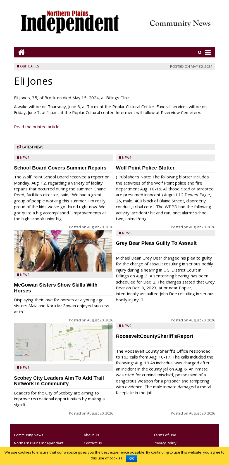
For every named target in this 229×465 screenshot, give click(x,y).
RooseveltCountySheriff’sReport (154, 336)
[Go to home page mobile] (19, 52)
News (24, 157)
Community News (28, 434)
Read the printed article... (38, 126)
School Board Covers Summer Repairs (60, 168)
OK (131, 459)
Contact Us (93, 442)
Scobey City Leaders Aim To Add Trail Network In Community (59, 381)
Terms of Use (165, 434)
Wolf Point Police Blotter (145, 168)
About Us (91, 434)
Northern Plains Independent (38, 442)
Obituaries (29, 66)
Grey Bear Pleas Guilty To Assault (156, 243)
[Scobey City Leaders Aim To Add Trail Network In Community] (63, 342)
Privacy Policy (165, 442)
